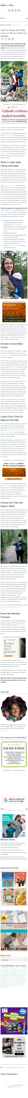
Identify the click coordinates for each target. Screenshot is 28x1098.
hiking (15, 1067)
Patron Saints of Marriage (7, 973)
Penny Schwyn (22, 625)
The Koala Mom (9, 1085)
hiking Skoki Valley (9, 135)
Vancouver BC (22, 1067)
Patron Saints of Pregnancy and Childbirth (13, 972)
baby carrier (6, 485)
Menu (3, 18)
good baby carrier (5, 355)
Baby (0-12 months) (6, 25)
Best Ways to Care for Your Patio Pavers (12, 850)
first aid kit (11, 210)
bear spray (3, 212)
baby (4, 1067)
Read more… (4, 730)
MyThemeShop (16, 1087)
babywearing (9, 1067)
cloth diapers (16, 224)
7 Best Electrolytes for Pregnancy (10, 847)
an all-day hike (13, 367)
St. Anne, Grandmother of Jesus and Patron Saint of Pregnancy (13, 983)
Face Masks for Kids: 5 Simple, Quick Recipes (14, 970)
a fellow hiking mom (10, 185)
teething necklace (14, 245)
